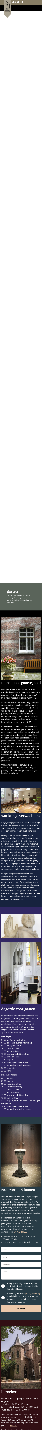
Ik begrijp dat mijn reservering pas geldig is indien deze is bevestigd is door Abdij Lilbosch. (22, 1286)
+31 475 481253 (20, 1232)
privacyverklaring (32, 1293)
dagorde (13, 1425)
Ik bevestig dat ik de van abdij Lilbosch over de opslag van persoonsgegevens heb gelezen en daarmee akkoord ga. (23, 1297)
